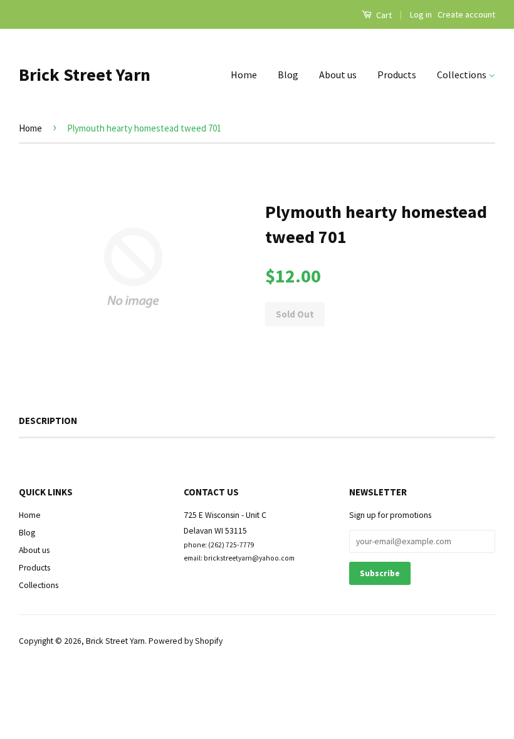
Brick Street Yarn (84, 74)
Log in (421, 14)
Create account (466, 14)
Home (244, 74)
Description (48, 420)
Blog (288, 74)
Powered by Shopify (186, 641)
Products (396, 74)
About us (338, 74)
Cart (383, 15)
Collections (462, 74)
